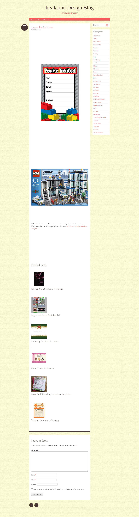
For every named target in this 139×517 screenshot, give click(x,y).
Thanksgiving (97, 123)
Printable (95, 111)
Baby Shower (97, 41)
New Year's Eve (97, 105)
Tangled (95, 120)
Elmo (94, 78)
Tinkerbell (96, 126)
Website (34, 484)
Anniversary (96, 35)
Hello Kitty (96, 93)
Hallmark (96, 87)
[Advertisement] (59, 47)
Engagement (97, 81)
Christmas (96, 63)
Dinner (95, 66)
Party (94, 108)
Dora (94, 72)
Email (33, 480)
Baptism (95, 48)
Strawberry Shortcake (99, 117)
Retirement (96, 114)
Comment (34, 450)
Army (94, 38)
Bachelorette (97, 45)
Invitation (96, 96)
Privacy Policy (46, 19)
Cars (94, 57)
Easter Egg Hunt (97, 75)
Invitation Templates (99, 99)
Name (33, 475)
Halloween (96, 90)
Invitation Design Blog (69, 7)
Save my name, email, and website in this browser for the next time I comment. (59, 489)
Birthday (95, 51)
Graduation (96, 84)
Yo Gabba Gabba (98, 132)
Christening (96, 60)
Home (31, 19)
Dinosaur (96, 69)
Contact (37, 19)
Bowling (95, 54)
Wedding (95, 129)
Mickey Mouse (97, 102)
